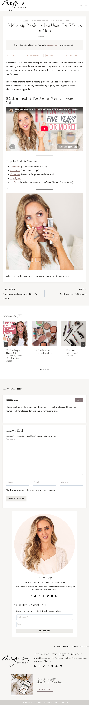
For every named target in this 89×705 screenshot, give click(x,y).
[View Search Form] (81, 5)
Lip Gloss (14, 182)
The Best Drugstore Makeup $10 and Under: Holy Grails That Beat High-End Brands (14, 356)
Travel (74, 646)
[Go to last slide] (6, 344)
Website (64, 482)
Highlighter (15, 178)
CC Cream (15, 170)
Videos (66, 646)
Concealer (15, 174)
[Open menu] (86, 5)
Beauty (57, 646)
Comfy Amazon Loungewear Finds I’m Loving (20, 294)
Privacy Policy (61, 702)
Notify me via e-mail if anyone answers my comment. (31, 490)
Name (11, 482)
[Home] (20, 21)
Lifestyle (84, 646)
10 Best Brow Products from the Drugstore (72, 353)
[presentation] (15, 333)
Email (37, 482)
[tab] (40, 369)
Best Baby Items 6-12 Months (73, 292)
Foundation (15, 166)
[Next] (83, 344)
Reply (79, 400)
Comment (11, 439)
